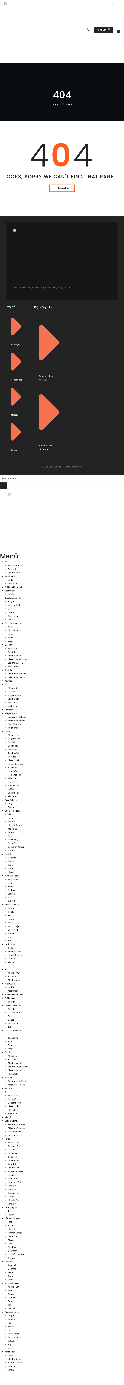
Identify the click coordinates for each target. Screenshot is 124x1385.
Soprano (12, 861)
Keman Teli (13, 771)
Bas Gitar (12, 652)
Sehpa (11, 612)
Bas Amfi (12, 569)
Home (55, 104)
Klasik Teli (12, 778)
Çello (10, 947)
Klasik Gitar (13, 666)
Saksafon (12, 843)
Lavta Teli (12, 782)
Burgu (11, 908)
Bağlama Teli (14, 738)
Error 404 (67, 104)
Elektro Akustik (15, 655)
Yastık (11, 940)
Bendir (11, 882)
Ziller (10, 619)
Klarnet (11, 821)
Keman (11, 958)
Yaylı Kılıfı (12, 706)
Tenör (11, 864)
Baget (11, 601)
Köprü (11, 919)
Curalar (11, 594)
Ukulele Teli (13, 792)
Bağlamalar (10, 590)
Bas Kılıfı (12, 691)
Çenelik (11, 911)
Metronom (13, 583)
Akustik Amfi (14, 565)
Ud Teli (11, 789)
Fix (9, 915)
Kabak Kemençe (16, 763)
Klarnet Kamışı (15, 825)
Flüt (10, 814)
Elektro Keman (15, 951)
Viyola (11, 962)
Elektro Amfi (14, 572)
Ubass (11, 872)
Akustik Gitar (14, 648)
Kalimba (8, 680)
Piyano (11, 807)
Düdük (11, 579)
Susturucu (13, 615)
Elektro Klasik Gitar (17, 662)
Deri (10, 608)
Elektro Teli (13, 760)
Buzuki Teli (13, 745)
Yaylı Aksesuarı (12, 904)
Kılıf (6, 684)
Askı (10, 626)
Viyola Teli (12, 796)
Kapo (10, 634)
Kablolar (9, 670)
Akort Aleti (10, 576)
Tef (9, 897)
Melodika (12, 828)
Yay (9, 937)
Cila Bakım (13, 630)
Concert (12, 857)
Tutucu (11, 933)
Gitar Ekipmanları (13, 623)
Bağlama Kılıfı (14, 695)
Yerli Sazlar (10, 944)
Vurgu (11, 641)
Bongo (11, 886)
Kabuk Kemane (15, 955)
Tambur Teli (13, 785)
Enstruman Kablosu (17, 673)
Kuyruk (11, 922)
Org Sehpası (14, 727)
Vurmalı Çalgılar (12, 875)
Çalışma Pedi (14, 605)
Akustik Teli (13, 734)
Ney (10, 836)
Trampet (12, 850)
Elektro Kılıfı (14, 698)
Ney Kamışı (13, 839)
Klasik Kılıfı (13, 702)
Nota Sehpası (14, 724)
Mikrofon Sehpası (16, 720)
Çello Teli (12, 749)
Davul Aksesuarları (13, 597)
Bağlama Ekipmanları (14, 587)
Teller (7, 731)
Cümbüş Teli (13, 753)
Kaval (10, 818)
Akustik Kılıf (13, 688)
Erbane (11, 893)
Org (10, 803)
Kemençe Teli (14, 774)
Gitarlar (8, 644)
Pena (10, 637)
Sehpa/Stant (11, 713)
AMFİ (7, 561)
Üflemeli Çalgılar (12, 810)
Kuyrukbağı (13, 926)
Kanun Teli (13, 767)
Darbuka (12, 890)
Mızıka (11, 832)
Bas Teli (11, 742)
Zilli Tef (11, 901)
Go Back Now (63, 188)
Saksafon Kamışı (16, 846)
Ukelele (8, 854)
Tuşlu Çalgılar (11, 800)
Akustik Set (13, 879)
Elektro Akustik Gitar (18, 659)
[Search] (3, 485)
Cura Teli (12, 756)
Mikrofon (9, 709)
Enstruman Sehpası (17, 716)
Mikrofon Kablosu (16, 677)
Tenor (11, 868)
